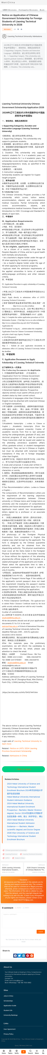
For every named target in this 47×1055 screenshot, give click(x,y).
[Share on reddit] (32, 956)
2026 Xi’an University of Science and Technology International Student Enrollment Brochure (23, 836)
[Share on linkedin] (23, 956)
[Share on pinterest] (28, 956)
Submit (41, 932)
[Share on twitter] (19, 956)
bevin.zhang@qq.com (16, 980)
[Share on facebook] (15, 956)
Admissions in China (18, 755)
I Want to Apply (23, 769)
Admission (7, 29)
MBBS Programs (10, 10)
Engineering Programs (28, 10)
